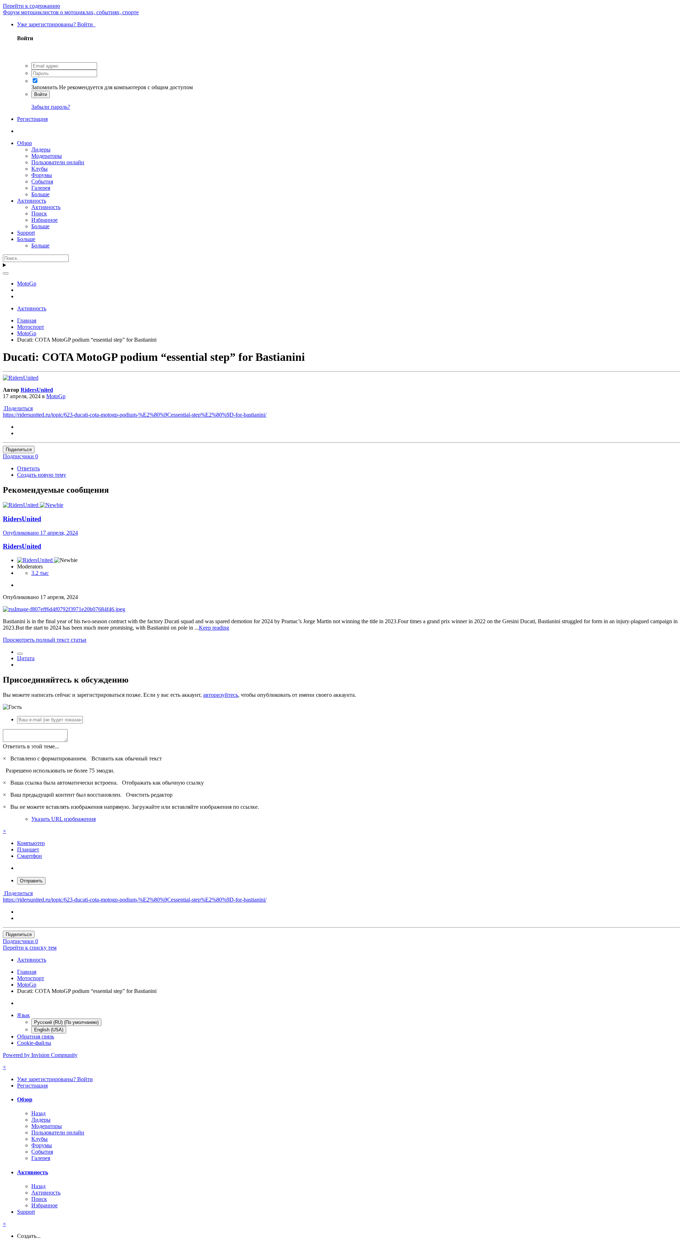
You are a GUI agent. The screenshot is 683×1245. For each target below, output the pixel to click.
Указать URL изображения (63, 819)
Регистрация (32, 119)
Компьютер (31, 843)
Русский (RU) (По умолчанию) (66, 1022)
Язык (23, 1015)
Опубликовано (40, 533)
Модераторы (46, 156)
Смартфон (29, 856)
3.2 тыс (40, 573)
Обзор (24, 143)
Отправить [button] (31, 880)
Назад (38, 1113)
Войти (40, 94)
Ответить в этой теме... (31, 746)
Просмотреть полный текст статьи (44, 640)
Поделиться (18, 408)
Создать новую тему (41, 475)
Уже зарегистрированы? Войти (56, 24)
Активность (31, 201)
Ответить (28, 468)
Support (26, 233)
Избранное (44, 220)
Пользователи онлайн (57, 162)
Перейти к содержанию (31, 6)
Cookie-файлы (34, 1043)
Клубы (39, 169)
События (42, 181)
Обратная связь (35, 1036)
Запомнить (44, 87)
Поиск (39, 213)
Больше (40, 194)
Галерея (40, 188)
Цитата (26, 658)
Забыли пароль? (50, 107)
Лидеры (41, 149)
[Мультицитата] (20, 654)
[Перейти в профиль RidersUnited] (20, 378)
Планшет (28, 849)
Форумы (41, 175)
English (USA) (48, 1029)
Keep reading (214, 628)
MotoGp (55, 396)
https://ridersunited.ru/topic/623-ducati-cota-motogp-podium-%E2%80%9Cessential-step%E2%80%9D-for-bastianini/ (134, 415)
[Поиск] (6, 273)
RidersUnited (37, 390)
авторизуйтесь (220, 695)
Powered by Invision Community (40, 1055)
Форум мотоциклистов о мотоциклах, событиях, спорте (71, 12)
